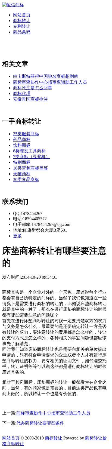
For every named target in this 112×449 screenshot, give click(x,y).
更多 (17, 235)
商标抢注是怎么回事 (32, 87)
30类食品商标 (26, 179)
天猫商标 (21, 173)
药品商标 (21, 139)
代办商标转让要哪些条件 (40, 423)
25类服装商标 (26, 133)
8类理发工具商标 (29, 151)
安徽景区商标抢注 (30, 99)
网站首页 (21, 15)
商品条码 (21, 32)
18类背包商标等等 (30, 168)
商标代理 (21, 93)
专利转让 (21, 26)
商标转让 (21, 20)
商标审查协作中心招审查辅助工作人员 (50, 82)
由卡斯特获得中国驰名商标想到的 (45, 76)
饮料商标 (21, 145)
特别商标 (21, 162)
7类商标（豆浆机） (31, 156)
